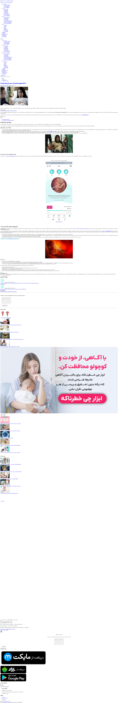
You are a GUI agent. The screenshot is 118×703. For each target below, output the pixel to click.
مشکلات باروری (6, 7)
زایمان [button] (3, 16)
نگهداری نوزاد (6, 31)
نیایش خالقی (5, 85)
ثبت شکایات (4, 699)
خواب (5, 63)
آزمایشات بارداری (6, 14)
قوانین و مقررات (4, 72)
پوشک (5, 27)
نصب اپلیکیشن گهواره (59, 221)
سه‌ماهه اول (6, 10)
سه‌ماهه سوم (6, 48)
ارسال (4, 646)
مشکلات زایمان (6, 19)
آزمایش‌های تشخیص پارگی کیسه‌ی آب (8, 120)
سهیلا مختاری (2, 273)
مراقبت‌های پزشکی (7, 6)
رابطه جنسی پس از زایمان (8, 20)
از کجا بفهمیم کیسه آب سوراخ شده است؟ (13, 83)
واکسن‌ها (5, 25)
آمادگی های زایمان (7, 17)
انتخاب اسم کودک (5, 70)
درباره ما (3, 697)
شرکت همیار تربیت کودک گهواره (8, 702)
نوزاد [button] (3, 24)
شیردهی (5, 62)
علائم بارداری (6, 9)
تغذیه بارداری (6, 12)
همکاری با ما (4, 36)
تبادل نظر (3, 69)
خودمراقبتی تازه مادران (7, 21)
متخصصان (3, 32)
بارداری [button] (3, 8)
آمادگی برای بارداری (7, 41)
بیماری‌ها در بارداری (7, 15)
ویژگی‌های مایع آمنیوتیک (6, 119)
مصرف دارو (6, 30)
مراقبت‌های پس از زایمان (8, 22)
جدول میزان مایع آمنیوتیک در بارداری (11, 238)
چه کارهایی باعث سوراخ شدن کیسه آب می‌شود (81, 228)
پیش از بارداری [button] (4, 40)
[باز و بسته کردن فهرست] (1, 117)
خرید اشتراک (4, 34)
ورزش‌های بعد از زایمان (7, 23)
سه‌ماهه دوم (6, 47)
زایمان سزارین (6, 18)
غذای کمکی (6, 29)
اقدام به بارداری (6, 5)
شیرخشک (5, 28)
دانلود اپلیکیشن (4, 35)
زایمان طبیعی (6, 55)
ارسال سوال (4, 305)
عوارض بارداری (6, 13)
